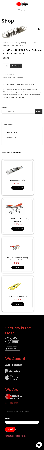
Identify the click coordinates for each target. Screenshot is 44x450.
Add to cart (16, 66)
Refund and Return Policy (15, 436)
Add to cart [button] (19, 188)
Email (8, 418)
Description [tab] (8, 124)
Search (4, 107)
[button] (22, 10)
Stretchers (20, 77)
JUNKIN (14, 77)
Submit (10, 429)
